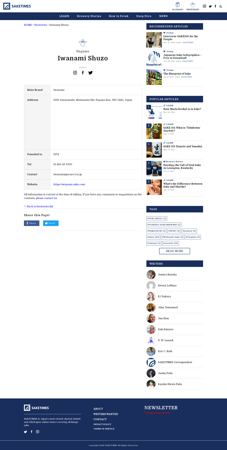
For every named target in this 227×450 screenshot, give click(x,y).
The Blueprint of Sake (177, 73)
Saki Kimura (165, 329)
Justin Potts (165, 373)
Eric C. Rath (165, 351)
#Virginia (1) (193, 237)
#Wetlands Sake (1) (172, 237)
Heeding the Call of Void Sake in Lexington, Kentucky (182, 167)
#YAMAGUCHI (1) (156, 231)
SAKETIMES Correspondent (175, 362)
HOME (28, 25)
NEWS (163, 16)
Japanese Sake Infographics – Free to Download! (182, 56)
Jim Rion (163, 318)
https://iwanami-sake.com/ (69, 184)
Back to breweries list (40, 206)
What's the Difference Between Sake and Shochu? (182, 185)
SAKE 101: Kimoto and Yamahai (182, 146)
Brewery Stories (89, 16)
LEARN (64, 16)
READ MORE (174, 251)
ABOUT (98, 409)
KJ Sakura (164, 296)
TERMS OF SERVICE (103, 429)
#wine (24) (153, 237)
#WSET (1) (174, 231)
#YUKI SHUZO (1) (156, 219)
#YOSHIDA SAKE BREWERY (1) (164, 225)
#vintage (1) (154, 243)
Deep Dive (143, 16)
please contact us (46, 198)
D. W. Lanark (165, 340)
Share (32, 223)
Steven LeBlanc (167, 285)
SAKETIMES (188, 43)
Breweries (40, 25)
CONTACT (100, 419)
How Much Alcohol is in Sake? (182, 109)
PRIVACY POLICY (102, 424)
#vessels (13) (170, 243)
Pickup (170, 33)
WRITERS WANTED (105, 414)
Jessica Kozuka (167, 274)
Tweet (51, 223)
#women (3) (189, 231)
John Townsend (168, 307)
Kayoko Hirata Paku (170, 384)
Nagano (82, 51)
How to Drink (119, 16)
